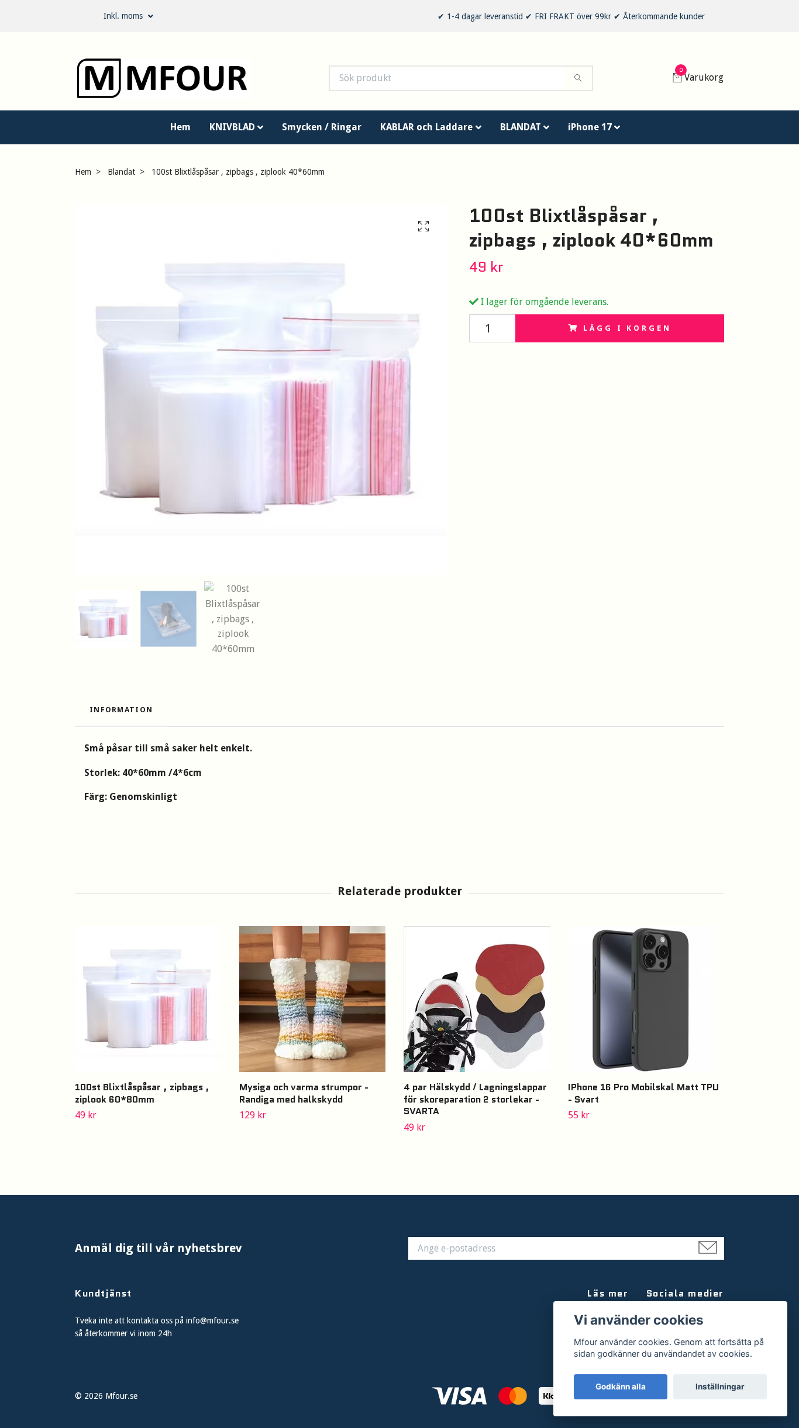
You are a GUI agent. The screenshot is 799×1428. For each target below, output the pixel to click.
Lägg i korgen (627, 333)
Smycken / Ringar (321, 132)
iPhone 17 (590, 132)
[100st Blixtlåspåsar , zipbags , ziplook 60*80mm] (152, 1004)
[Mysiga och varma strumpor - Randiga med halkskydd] (317, 1004)
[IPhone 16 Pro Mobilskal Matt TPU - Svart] (646, 1004)
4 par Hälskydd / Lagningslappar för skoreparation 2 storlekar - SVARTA (475, 1105)
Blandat (121, 177)
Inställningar (720, 1386)
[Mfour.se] (174, 81)
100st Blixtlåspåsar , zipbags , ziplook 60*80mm (142, 1098)
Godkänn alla (620, 1386)
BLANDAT (520, 132)
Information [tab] (121, 715)
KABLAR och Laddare (426, 132)
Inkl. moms (124, 15)
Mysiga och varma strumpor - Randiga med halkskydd (303, 1098)
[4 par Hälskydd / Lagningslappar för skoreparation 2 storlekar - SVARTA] (481, 1004)
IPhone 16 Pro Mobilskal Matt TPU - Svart (643, 1098)
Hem (180, 132)
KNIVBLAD (232, 132)
